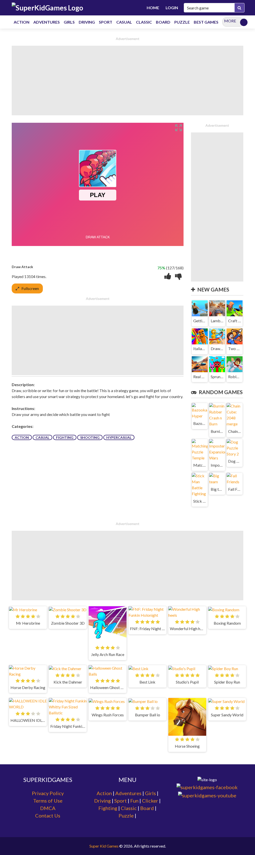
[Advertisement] (127, 80)
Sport (120, 801)
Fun (134, 801)
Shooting (90, 437)
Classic (129, 808)
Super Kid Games (104, 846)
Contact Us (47, 815)
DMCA (48, 808)
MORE (230, 20)
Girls (150, 793)
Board (147, 808)
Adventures (128, 793)
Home (153, 7)
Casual (42, 437)
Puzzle (126, 815)
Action (22, 437)
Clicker (150, 801)
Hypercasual (118, 437)
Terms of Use (48, 801)
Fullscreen (30, 288)
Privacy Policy (48, 793)
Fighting (64, 437)
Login (172, 7)
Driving (102, 801)
